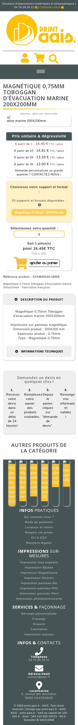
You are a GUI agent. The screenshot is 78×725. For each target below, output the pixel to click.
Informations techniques (41, 351)
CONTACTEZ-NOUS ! (46, 174)
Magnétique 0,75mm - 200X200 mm (39, 212)
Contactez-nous (50, 7)
